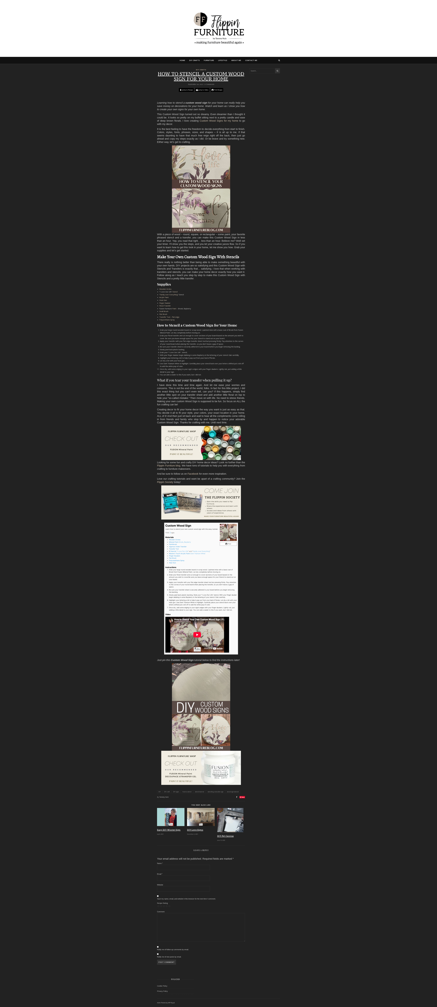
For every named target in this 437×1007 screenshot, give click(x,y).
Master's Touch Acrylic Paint (179, 553)
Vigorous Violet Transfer (178, 547)
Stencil (175, 292)
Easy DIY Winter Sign (168, 830)
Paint (174, 308)
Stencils (173, 551)
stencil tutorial (199, 792)
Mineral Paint (174, 542)
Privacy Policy (162, 991)
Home (182, 60)
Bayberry (187, 542)
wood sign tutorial (233, 792)
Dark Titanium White (197, 553)
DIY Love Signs (195, 830)
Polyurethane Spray (167, 320)
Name (160, 863)
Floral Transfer (165, 306)
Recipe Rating (162, 903)
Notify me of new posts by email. (169, 957)
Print (229, 544)
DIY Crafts (194, 60)
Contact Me (251, 60)
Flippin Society (165, 482)
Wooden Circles (165, 289)
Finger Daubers (174, 556)
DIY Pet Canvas (225, 836)
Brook (181, 542)
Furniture (209, 60)
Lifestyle (222, 60)
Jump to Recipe (187, 90)
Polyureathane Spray (176, 560)
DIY (160, 792)
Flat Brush (163, 314)
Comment (160, 912)
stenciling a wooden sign (215, 792)
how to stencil (187, 792)
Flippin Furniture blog (168, 465)
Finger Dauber (164, 303)
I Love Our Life (182, 551)
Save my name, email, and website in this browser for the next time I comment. (186, 899)
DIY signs (176, 792)
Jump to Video (203, 90)
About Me (236, 60)
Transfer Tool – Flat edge (169, 317)
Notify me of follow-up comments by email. (173, 949)
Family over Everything (169, 294)
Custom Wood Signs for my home (219, 120)
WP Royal (171, 1003)
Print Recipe (218, 90)
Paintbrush (173, 544)
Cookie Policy (162, 986)
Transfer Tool (174, 549)
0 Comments (209, 84)
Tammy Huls (164, 797)
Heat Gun (163, 300)
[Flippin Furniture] (218, 28)
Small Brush (163, 311)
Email (159, 874)
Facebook (193, 473)
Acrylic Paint (164, 297)
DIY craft (167, 792)
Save (243, 797)
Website (160, 885)
